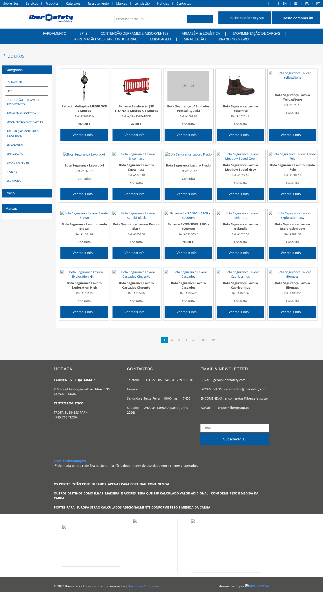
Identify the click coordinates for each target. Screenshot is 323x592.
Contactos (183, 3)
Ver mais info (83, 134)
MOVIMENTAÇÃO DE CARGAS (256, 33)
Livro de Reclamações (70, 461)
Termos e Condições (144, 586)
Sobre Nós (10, 3)
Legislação (142, 3)
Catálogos (73, 3)
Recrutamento (98, 3)
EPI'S (83, 33)
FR (307, 3)
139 (212, 340)
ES (296, 3)
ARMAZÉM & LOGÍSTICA (201, 33)
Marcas (121, 3)
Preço (10, 193)
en (285, 3)
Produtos (52, 3)
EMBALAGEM (160, 39)
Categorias (14, 69)
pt (318, 3)
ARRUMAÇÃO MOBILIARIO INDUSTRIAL (105, 39)
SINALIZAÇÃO (195, 39)
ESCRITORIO (14, 181)
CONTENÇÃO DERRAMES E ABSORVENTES (135, 33)
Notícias (163, 3)
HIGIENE (12, 172)
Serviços (32, 3)
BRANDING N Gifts (234, 39)
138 (202, 340)
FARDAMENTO (54, 33)
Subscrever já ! (234, 439)
